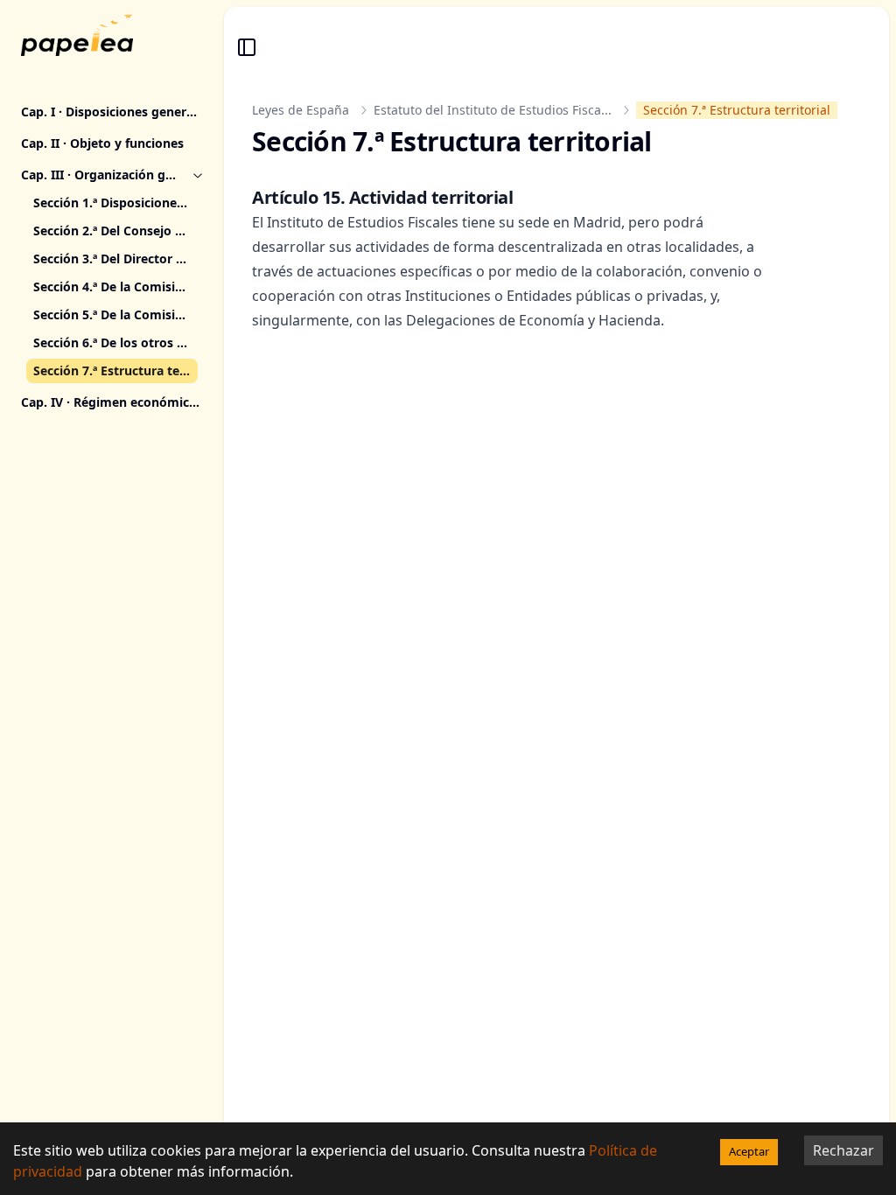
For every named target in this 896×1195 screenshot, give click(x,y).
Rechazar (843, 1150)
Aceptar (749, 1151)
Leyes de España (300, 109)
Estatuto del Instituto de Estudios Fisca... (493, 109)
